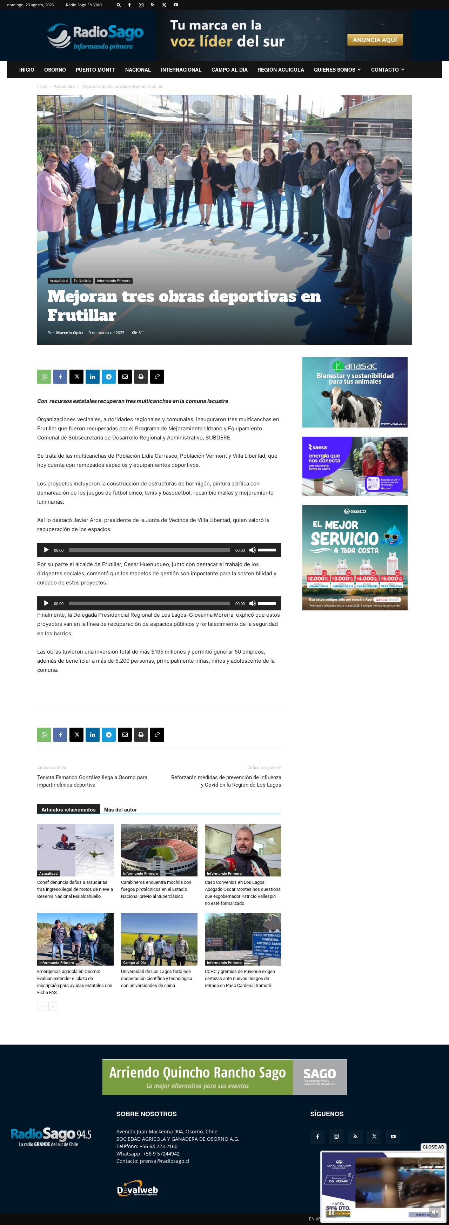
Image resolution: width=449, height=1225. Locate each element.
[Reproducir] (46, 550)
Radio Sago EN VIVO (84, 4)
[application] (159, 550)
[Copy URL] (157, 377)
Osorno (55, 69)
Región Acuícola (280, 69)
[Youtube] (175, 5)
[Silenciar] (252, 550)
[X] (164, 5)
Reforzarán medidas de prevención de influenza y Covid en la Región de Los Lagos (226, 781)
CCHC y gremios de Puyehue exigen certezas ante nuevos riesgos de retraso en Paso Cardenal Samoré (240, 978)
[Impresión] (141, 377)
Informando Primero (113, 280)
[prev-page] (41, 1006)
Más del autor (120, 809)
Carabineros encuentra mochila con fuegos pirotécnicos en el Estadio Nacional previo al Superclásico (156, 889)
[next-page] (52, 1006)
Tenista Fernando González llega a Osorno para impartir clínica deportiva (92, 781)
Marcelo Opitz (69, 332)
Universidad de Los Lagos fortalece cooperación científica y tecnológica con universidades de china (156, 978)
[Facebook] (129, 5)
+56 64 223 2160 (158, 1146)
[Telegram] (109, 377)
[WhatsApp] (44, 377)
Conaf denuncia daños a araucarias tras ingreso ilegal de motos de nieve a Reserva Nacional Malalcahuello (75, 889)
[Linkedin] (93, 377)
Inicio (42, 86)
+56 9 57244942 (161, 1153)
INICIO (26, 69)
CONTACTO (385, 69)
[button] (119, 4)
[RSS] (152, 5)
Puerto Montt (95, 69)
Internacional (181, 69)
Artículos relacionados (68, 809)
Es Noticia (82, 280)
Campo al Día (230, 69)
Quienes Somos (334, 69)
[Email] (125, 377)
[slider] (268, 549)
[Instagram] (141, 5)
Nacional (138, 69)
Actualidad (64, 86)
